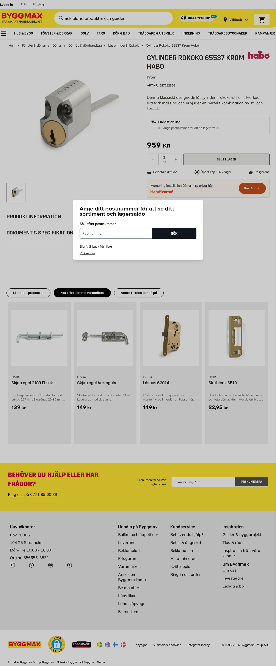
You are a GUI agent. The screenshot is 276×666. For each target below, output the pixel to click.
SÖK (174, 233)
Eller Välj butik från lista (96, 246)
